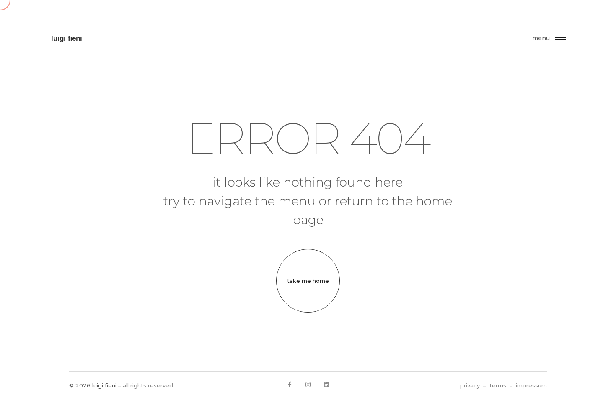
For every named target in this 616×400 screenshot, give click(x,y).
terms (497, 385)
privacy (470, 385)
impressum (531, 385)
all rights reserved (148, 385)
